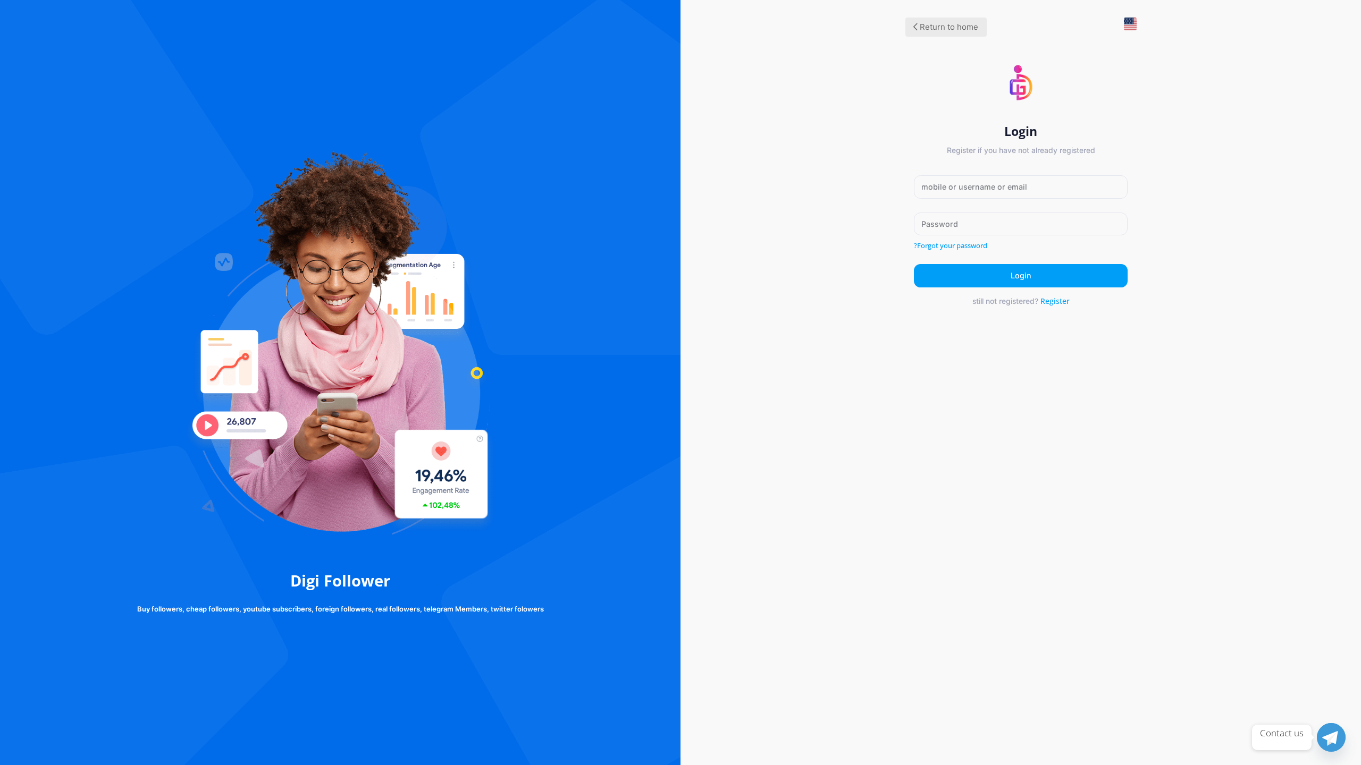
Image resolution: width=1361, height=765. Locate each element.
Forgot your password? (950, 245)
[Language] (1126, 28)
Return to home (948, 27)
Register (1055, 301)
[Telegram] (1331, 737)
